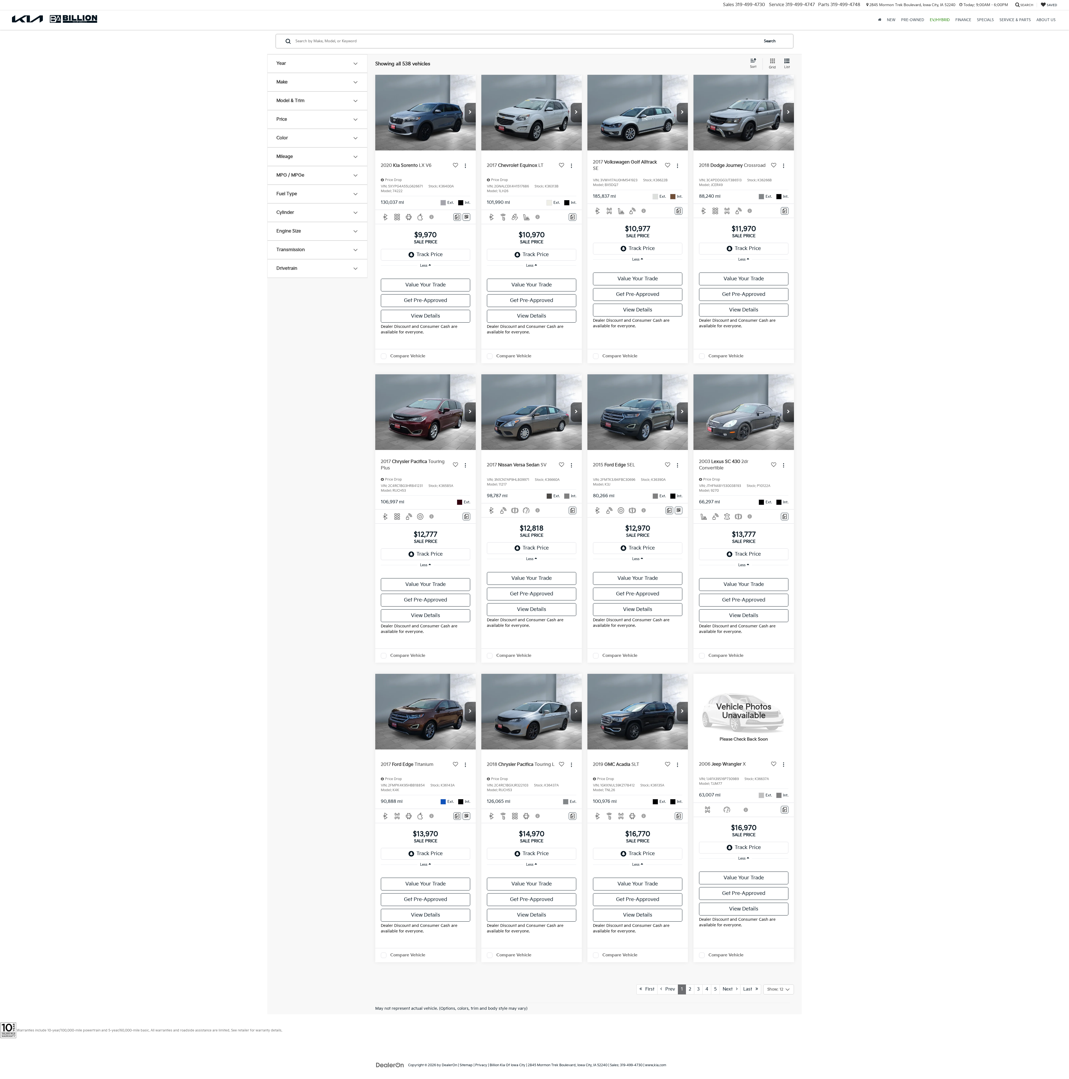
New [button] (891, 20)
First (648, 989)
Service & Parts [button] (1015, 20)
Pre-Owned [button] (912, 20)
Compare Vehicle (407, 356)
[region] (425, 274)
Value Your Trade (425, 285)
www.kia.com (655, 1065)
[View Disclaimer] (432, 217)
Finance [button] (963, 20)
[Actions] (465, 165)
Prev (668, 989)
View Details (425, 316)
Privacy (481, 1065)
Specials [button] (985, 20)
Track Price (429, 255)
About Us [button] (1046, 20)
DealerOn (449, 1065)
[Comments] (457, 217)
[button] (470, 112)
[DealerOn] (390, 1065)
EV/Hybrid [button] (940, 20)
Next (729, 989)
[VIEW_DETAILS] (743, 711)
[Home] (879, 20)
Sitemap (466, 1065)
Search (770, 41)
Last (749, 989)
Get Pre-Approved (425, 300)
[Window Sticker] (466, 217)
